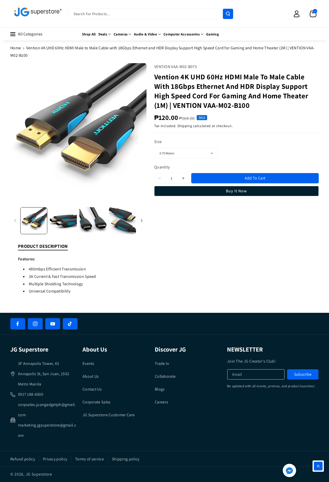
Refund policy (22, 459)
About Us (91, 376)
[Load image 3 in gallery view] (92, 220)
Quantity (162, 167)
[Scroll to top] (318, 466)
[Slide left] (15, 220)
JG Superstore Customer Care (109, 415)
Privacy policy (55, 459)
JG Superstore (39, 474)
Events (88, 363)
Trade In (162, 363)
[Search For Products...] (228, 14)
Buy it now (236, 191)
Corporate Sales (97, 402)
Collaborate (165, 376)
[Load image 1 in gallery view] (33, 220)
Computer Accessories (181, 34)
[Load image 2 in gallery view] (63, 220)
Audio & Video (145, 34)
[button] (313, 14)
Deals (102, 34)
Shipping (184, 126)
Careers (161, 402)
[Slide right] (142, 220)
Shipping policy (126, 459)
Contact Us (92, 389)
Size (158, 141)
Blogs (160, 389)
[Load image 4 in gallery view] (122, 220)
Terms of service (89, 459)
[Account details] (296, 14)
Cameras (120, 34)
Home (15, 48)
